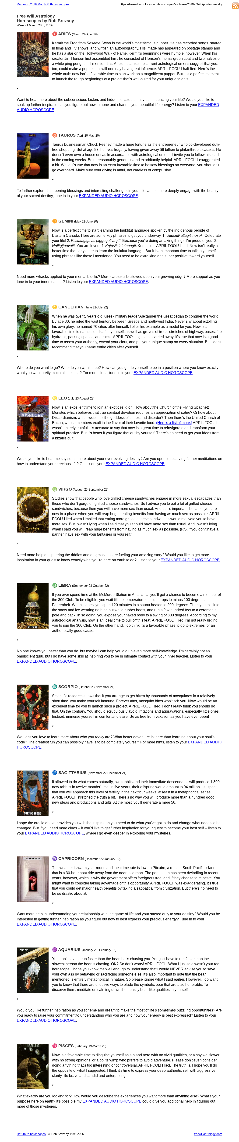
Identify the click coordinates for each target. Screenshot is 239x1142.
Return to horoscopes (31, 1134)
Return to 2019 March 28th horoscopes (43, 4)
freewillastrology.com (208, 1134)
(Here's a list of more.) (174, 423)
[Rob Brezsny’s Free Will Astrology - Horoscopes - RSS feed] (235, 6)
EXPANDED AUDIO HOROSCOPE (108, 196)
